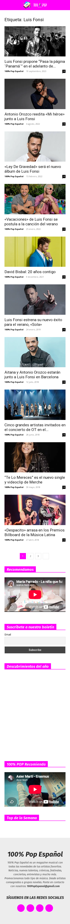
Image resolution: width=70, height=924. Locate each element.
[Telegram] (49, 908)
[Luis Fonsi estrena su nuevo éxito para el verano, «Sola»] (35, 299)
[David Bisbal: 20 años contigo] (35, 252)
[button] (6, 5)
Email (7, 634)
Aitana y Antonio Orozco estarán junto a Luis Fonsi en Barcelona (32, 374)
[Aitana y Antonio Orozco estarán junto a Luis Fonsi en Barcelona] (35, 352)
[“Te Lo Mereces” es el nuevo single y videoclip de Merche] (35, 457)
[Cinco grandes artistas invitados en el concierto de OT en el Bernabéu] (35, 405)
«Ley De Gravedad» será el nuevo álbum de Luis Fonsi (32, 169)
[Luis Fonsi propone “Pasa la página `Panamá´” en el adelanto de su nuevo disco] (35, 41)
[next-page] (46, 556)
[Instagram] (40, 908)
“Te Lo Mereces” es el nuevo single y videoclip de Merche (34, 479)
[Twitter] (30, 908)
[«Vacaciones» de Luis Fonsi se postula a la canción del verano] (35, 199)
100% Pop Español (14, 71)
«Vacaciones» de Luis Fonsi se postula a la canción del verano (31, 221)
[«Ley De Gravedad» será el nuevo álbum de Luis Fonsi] (35, 146)
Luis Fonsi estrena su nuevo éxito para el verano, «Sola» (33, 322)
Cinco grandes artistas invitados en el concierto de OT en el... (35, 427)
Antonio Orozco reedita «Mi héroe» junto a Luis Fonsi (34, 116)
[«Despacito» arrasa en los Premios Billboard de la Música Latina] (35, 510)
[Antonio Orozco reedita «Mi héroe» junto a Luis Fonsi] (35, 94)
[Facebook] (21, 908)
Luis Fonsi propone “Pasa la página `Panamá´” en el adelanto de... (34, 63)
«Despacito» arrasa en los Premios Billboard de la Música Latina (34, 532)
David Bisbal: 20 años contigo (30, 272)
